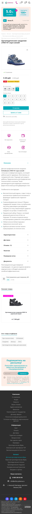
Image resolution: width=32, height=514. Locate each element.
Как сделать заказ (16, 440)
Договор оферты (16, 414)
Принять (27, 507)
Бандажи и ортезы (16, 469)
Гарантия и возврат (16, 435)
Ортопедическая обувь (16, 445)
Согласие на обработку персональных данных (16, 420)
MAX (7, 499)
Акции (16, 399)
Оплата (16, 430)
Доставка (16, 433)
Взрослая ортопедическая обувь (16, 460)
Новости (16, 402)
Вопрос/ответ (16, 438)
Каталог (16, 454)
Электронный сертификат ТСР (16, 448)
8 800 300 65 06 (17, 477)
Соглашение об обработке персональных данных (18, 383)
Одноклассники (20, 499)
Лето (19, 341)
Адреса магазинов (16, 407)
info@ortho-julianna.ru (17, 481)
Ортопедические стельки (16, 462)
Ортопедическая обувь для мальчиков (14, 345)
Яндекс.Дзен (25, 499)
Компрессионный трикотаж (16, 467)
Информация (16, 425)
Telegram (16, 499)
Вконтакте (11, 499)
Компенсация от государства (16, 412)
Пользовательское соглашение (11, 512)
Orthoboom (19, 338)
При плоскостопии (8, 338)
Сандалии (5, 341)
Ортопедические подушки (16, 465)
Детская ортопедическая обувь (16, 457)
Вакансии (16, 409)
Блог (16, 428)
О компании (16, 397)
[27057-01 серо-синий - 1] (16, 58)
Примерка (16, 443)
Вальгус (13, 341)
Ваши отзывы (16, 404)
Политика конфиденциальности (16, 417)
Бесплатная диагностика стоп (16, 450)
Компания (16, 394)
